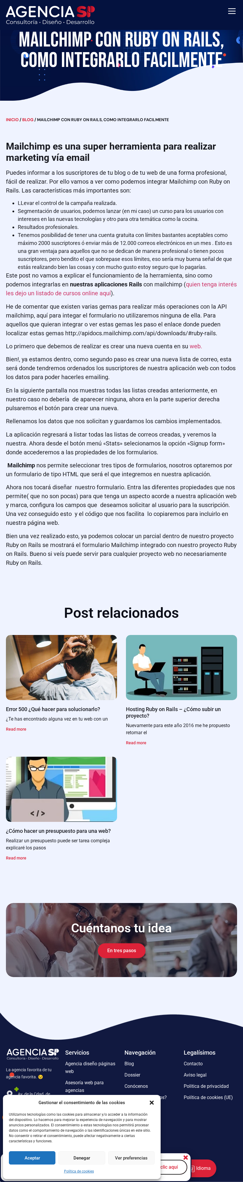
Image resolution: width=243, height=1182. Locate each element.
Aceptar (32, 1158)
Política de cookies (79, 1171)
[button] (152, 1103)
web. (196, 346)
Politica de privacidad (206, 1086)
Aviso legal (195, 1075)
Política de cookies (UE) (208, 1097)
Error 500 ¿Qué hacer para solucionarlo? (53, 709)
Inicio (12, 119)
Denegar (81, 1158)
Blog (27, 119)
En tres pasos (121, 950)
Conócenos (136, 1086)
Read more (16, 729)
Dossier (132, 1075)
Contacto (193, 1063)
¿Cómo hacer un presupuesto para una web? (58, 831)
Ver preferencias (131, 1158)
